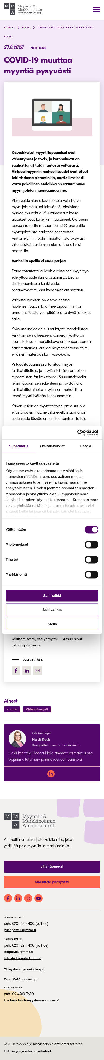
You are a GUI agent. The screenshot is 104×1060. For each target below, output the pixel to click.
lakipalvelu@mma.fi (18, 952)
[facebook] (16, 670)
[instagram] (28, 898)
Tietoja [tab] (85, 446)
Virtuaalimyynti (37, 709)
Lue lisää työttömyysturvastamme (29, 1000)
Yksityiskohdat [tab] (52, 446)
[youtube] (38, 898)
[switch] (91, 544)
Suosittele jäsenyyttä (52, 882)
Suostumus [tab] (19, 446)
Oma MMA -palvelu (18, 979)
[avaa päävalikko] (96, 9)
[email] (37, 670)
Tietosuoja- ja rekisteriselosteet (27, 1051)
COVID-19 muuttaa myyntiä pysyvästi (65, 27)
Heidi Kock (41, 739)
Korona (12, 709)
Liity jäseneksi (52, 866)
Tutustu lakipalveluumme (22, 958)
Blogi (26, 27)
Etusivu (9, 27)
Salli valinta (52, 610)
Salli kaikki (52, 596)
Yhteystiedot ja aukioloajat (24, 969)
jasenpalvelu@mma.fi (20, 930)
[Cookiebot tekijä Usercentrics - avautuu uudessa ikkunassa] (77, 432)
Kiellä (52, 624)
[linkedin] (51, 773)
